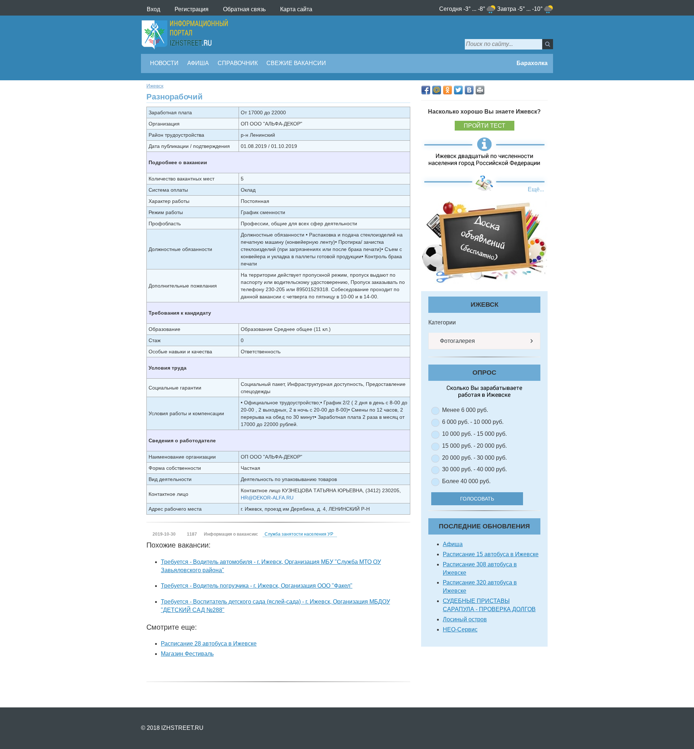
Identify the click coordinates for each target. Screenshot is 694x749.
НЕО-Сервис (460, 629)
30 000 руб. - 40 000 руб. (474, 469)
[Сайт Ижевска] (184, 34)
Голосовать (477, 499)
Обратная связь (244, 9)
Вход (153, 9)
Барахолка (531, 63)
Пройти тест (484, 126)
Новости (164, 63)
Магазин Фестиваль (187, 654)
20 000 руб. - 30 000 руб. (474, 458)
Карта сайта (296, 9)
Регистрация (192, 9)
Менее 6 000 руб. (465, 410)
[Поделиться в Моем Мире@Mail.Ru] (436, 90)
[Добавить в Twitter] (458, 90)
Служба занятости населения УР (299, 534)
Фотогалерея (456, 341)
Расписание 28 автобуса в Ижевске (209, 644)
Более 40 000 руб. (466, 481)
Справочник (238, 63)
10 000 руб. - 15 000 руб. (474, 434)
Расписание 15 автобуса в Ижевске (491, 554)
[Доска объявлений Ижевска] (484, 242)
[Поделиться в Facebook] (425, 90)
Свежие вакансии (296, 63)
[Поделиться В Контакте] (469, 90)
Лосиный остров (465, 619)
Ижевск (154, 86)
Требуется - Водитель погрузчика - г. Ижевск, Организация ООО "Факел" (256, 586)
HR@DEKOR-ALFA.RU (267, 498)
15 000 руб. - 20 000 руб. (474, 446)
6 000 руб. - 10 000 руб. (473, 422)
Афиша (198, 63)
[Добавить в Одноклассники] (447, 90)
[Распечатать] (480, 90)
